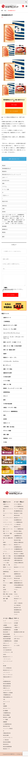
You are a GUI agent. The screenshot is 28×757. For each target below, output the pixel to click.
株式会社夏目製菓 (7, 638)
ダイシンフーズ (6, 701)
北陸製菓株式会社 (7, 636)
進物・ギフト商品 (7, 369)
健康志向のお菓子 (7, 373)
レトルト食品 (6, 380)
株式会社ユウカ (17, 526)
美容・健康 (6, 434)
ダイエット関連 (7, 430)
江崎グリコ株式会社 (18, 603)
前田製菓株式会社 (7, 629)
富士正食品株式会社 (18, 551)
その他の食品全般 (7, 403)
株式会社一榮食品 (17, 531)
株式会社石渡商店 (7, 742)
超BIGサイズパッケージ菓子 (10, 325)
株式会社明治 (17, 612)
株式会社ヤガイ (6, 645)
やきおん (16, 594)
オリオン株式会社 (17, 504)
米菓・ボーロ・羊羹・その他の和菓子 (12, 346)
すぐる (15, 600)
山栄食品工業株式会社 (18, 562)
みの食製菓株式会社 (7, 627)
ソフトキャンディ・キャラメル (11, 361)
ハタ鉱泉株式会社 (17, 587)
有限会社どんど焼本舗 (7, 692)
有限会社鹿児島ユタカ (7, 697)
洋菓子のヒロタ (6, 688)
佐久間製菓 (5, 710)
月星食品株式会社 (7, 733)
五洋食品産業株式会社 (18, 585)
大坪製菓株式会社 (7, 694)
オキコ (15, 564)
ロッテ (4, 620)
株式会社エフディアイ (18, 571)
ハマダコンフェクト (7, 623)
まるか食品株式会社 (7, 650)
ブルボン (16, 614)
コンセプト (16, 620)
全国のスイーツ (7, 317)
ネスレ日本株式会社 (7, 668)
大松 (4, 699)
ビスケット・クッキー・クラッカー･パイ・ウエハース (14, 337)
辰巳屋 (4, 665)
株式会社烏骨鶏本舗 (7, 746)
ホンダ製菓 (5, 719)
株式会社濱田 (6, 735)
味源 (4, 703)
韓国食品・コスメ (7, 438)
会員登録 (16, 641)
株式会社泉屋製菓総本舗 (19, 556)
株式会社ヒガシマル (18, 580)
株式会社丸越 (17, 578)
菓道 (15, 591)
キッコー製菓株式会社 (18, 529)
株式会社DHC (6, 744)
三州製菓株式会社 (7, 712)
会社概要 (16, 629)
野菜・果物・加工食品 (8, 426)
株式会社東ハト (6, 632)
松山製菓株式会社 (17, 520)
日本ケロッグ (6, 643)
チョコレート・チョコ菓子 (9, 329)
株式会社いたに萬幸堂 (18, 553)
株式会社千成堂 (17, 540)
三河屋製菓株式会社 (7, 641)
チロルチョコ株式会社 (18, 508)
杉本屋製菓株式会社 (18, 549)
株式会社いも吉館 (7, 717)
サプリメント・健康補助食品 (10, 411)
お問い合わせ (17, 638)
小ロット (5, 396)
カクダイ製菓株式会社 (18, 506)
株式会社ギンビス (17, 598)
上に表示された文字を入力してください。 (13, 289)
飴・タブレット (7, 365)
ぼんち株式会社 (17, 605)
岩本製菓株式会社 (17, 547)
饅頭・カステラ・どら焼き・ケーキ (12, 342)
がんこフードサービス (7, 674)
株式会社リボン (17, 544)
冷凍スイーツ (6, 423)
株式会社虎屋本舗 (7, 683)
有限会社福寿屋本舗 (18, 558)
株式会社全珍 (17, 515)
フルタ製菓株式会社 (18, 522)
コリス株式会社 (17, 524)
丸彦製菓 (5, 625)
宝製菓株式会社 (17, 573)
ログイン (16, 643)
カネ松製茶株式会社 (7, 724)
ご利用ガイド (17, 627)
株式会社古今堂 (6, 726)
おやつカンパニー (7, 708)
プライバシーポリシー (18, 636)
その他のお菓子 (7, 376)
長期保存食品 (6, 392)
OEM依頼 (16, 623)
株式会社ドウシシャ (7, 647)
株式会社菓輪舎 (6, 715)
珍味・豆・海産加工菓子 (9, 349)
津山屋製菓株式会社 (18, 511)
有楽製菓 (5, 706)
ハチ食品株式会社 (17, 576)
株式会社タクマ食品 (18, 513)
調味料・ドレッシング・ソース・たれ (12, 388)
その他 (5, 442)
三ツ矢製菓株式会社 (18, 537)
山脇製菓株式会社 (17, 535)
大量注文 (16, 625)
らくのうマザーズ (7, 690)
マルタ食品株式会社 (18, 533)
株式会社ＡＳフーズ (18, 517)
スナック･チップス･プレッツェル (11, 333)
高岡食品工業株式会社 (18, 542)
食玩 (4, 415)
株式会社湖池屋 (6, 634)
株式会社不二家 (17, 607)
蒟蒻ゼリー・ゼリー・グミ (9, 357)
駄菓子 (5, 353)
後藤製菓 (5, 721)
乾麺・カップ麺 (7, 384)
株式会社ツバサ (6, 748)
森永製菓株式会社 (17, 609)
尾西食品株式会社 (7, 685)
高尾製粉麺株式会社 (18, 582)
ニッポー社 (16, 596)
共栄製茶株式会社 (7, 681)
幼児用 (5, 419)
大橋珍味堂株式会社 (18, 560)
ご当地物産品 (6, 321)
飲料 (4, 400)
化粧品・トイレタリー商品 (9, 407)
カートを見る (17, 645)
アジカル (16, 589)
